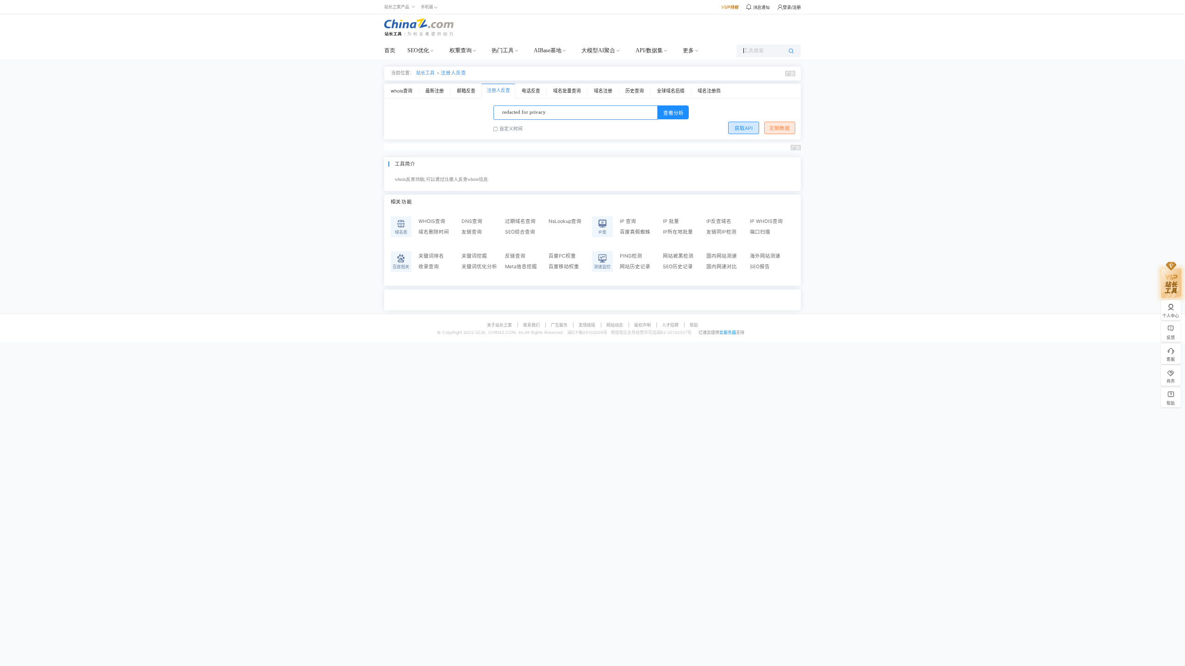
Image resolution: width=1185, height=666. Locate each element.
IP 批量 (671, 221)
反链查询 (515, 256)
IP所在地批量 (678, 232)
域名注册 (603, 90)
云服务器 (727, 332)
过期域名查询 (520, 221)
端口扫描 (760, 232)
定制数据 (779, 128)
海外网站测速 (765, 256)
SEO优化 (418, 50)
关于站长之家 (499, 325)
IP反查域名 (718, 221)
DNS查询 (472, 221)
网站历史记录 (635, 267)
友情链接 (587, 325)
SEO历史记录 (678, 267)
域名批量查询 (567, 90)
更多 (688, 50)
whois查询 (401, 90)
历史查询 (634, 90)
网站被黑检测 (678, 256)
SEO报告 (760, 267)
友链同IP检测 (721, 232)
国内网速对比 (721, 267)
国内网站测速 (721, 256)
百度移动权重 (564, 267)
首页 (389, 50)
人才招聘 (670, 325)
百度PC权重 (562, 256)
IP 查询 (628, 221)
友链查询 (472, 232)
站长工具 (425, 72)
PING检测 (631, 256)
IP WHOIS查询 (766, 221)
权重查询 (460, 50)
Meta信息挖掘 (521, 267)
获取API (744, 128)
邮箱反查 (466, 90)
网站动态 (614, 325)
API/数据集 (649, 50)
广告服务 (559, 325)
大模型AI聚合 (598, 50)
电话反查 (531, 90)
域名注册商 (709, 90)
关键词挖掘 (474, 256)
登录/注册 (792, 7)
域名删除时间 (433, 232)
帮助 (694, 325)
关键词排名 (431, 256)
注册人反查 (453, 73)
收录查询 (428, 267)
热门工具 (503, 50)
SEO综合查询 (520, 232)
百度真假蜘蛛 (635, 232)
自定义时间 (511, 128)
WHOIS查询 (431, 221)
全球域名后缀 (671, 90)
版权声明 (642, 325)
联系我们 (531, 325)
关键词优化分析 (479, 267)
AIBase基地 (547, 50)
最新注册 (434, 90)
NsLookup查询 (565, 221)
